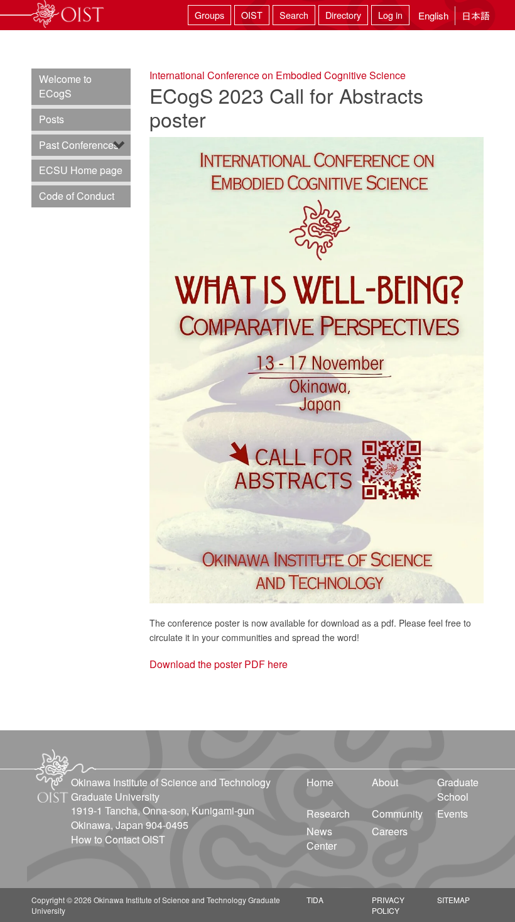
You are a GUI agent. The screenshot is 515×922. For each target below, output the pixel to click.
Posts (51, 119)
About (385, 782)
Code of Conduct (76, 196)
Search (293, 14)
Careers (390, 831)
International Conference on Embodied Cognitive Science (277, 75)
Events (452, 813)
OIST (252, 14)
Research (328, 813)
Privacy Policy (388, 905)
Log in (390, 14)
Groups (209, 14)
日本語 (476, 15)
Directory (343, 14)
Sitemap (453, 899)
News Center (321, 838)
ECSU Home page (80, 170)
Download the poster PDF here (218, 664)
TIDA (314, 899)
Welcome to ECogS (65, 86)
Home (319, 782)
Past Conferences (79, 145)
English (433, 15)
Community (397, 813)
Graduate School (458, 789)
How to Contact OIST (118, 839)
